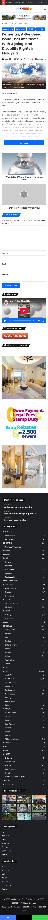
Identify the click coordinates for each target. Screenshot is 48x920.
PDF (5, 747)
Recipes (8, 573)
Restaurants (10, 577)
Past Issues (7, 743)
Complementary (11, 603)
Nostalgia (9, 618)
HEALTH (31, 29)
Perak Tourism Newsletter (15, 777)
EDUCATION (8, 543)
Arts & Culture (10, 630)
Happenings (8, 584)
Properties (9, 539)
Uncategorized (9, 784)
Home (5, 24)
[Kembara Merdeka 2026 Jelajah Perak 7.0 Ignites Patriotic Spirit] (39, 799)
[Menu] (45, 9)
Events (8, 592)
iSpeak (8, 728)
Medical (8, 607)
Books (7, 637)
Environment (10, 690)
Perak (5, 750)
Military (8, 698)
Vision (4, 839)
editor (7, 59)
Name (5, 254)
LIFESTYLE (7, 626)
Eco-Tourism (10, 769)
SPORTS (6, 754)
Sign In (4, 855)
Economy (9, 686)
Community (20, 29)
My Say (8, 735)
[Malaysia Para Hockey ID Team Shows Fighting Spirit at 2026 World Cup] (39, 808)
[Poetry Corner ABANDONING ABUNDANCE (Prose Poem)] (24, 808)
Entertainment (10, 645)
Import (5, 622)
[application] (24, 310)
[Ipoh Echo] (24, 8)
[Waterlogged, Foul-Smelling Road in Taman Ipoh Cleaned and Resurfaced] (39, 817)
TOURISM (7, 765)
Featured (6, 551)
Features (6, 554)
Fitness (8, 652)
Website (5, 274)
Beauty (8, 633)
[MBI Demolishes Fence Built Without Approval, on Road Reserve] (9, 817)
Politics (8, 705)
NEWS (5, 671)
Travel (7, 664)
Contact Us (6, 851)
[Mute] (39, 321)
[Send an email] (10, 59)
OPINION (13, 24)
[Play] (5, 321)
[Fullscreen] (43, 321)
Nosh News (10, 569)
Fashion (8, 649)
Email (5, 264)
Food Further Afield (10, 581)
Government (10, 694)
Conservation (10, 682)
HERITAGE (7, 611)
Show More (23, 143)
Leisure (8, 656)
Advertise (5, 843)
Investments (10, 536)
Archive (5, 847)
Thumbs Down (9, 762)
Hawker (8, 562)
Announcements (11, 588)
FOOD (5, 558)
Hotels (7, 773)
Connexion (9, 716)
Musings (8, 566)
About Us (5, 836)
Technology (10, 660)
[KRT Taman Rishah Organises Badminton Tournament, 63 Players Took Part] (24, 817)
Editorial (8, 720)
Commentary (22, 24)
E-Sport (8, 758)
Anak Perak (10, 675)
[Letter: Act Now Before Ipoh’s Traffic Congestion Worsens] (9, 808)
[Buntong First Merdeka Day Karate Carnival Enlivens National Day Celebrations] (9, 799)
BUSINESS (7, 532)
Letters (8, 731)
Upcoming (9, 596)
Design (8, 641)
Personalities (10, 701)
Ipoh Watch (10, 724)
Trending (6, 780)
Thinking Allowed (12, 739)
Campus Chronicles (13, 547)
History (8, 615)
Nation (5, 667)
